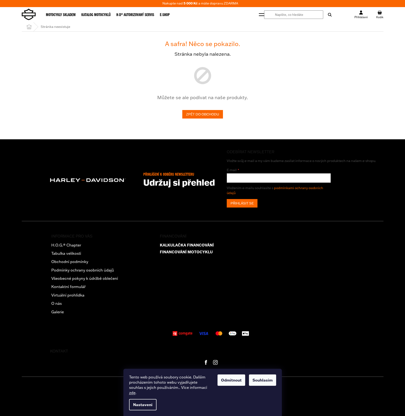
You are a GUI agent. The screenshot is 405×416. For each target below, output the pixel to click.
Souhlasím (263, 380)
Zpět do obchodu (202, 114)
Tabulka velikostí (66, 253)
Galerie (57, 312)
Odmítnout (231, 380)
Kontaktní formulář (68, 286)
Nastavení (142, 404)
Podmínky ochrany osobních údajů (82, 270)
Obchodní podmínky (69, 261)
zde (132, 392)
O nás (56, 303)
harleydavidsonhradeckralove (215, 362)
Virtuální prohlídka (67, 295)
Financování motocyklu (186, 252)
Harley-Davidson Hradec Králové (206, 362)
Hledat (327, 14)
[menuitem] (60, 14)
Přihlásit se (242, 203)
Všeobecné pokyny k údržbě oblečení (84, 278)
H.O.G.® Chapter (66, 245)
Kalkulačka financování (187, 245)
